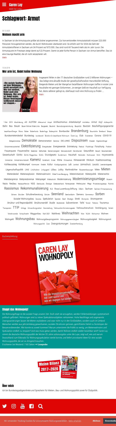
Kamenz (35, 160)
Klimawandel (79, 160)
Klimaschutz (68, 160)
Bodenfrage (44, 131)
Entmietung (72, 146)
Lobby (61, 169)
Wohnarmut (95, 214)
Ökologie (49, 184)
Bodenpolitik (53, 131)
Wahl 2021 (46, 214)
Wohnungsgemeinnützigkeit (69, 219)
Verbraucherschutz (85, 208)
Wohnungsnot (105, 219)
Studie (52, 202)
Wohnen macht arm (13, 34)
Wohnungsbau (25, 219)
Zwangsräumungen (59, 223)
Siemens (80, 194)
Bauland (52, 126)
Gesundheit (89, 150)
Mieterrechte (103, 174)
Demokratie (29, 140)
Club (81, 135)
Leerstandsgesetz (106, 165)
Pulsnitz (110, 184)
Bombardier (64, 131)
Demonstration (45, 140)
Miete (97, 169)
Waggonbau (35, 213)
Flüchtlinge (89, 147)
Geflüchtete (42, 151)
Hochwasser (91, 155)
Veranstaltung (47, 208)
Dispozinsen (79, 140)
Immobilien (9, 160)
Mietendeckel (13, 174)
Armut (94, 122)
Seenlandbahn (70, 195)
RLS (51, 189)
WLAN (88, 214)
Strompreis (85, 199)
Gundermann (62, 155)
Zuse (48, 224)
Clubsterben (89, 136)
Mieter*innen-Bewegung (60, 174)
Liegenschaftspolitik (14, 169)
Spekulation (48, 198)
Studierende (60, 203)
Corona (98, 135)
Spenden (58, 199)
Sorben (100, 194)
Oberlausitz (40, 184)
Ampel (50, 122)
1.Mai (5, 122)
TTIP (16, 208)
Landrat (76, 165)
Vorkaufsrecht (24, 214)
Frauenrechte (23, 150)
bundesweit (39, 136)
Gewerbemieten (107, 151)
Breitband (102, 131)
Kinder (53, 160)
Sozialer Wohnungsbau (24, 198)
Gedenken (34, 151)
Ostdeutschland (58, 184)
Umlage (23, 208)
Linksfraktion (35, 170)
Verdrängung (101, 208)
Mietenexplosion (27, 174)
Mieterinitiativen (77, 174)
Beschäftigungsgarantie (102, 126)
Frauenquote (10, 150)
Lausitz (95, 164)
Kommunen (35, 165)
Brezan (109, 131)
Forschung (99, 146)
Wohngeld (9, 219)
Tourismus (104, 202)
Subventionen (72, 202)
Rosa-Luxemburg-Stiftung (65, 188)
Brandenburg (79, 131)
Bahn (5, 126)
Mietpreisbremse (26, 179)
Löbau (53, 169)
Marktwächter (71, 169)
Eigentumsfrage (101, 141)
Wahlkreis (56, 213)
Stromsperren (96, 198)
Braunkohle (93, 131)
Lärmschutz (85, 164)
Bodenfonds (34, 131)
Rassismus (11, 188)
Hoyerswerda (107, 154)
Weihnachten (70, 213)
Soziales (38, 199)
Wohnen (104, 213)
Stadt (64, 199)
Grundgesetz (50, 154)
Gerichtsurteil (77, 151)
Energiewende (59, 146)
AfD (26, 122)
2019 (11, 122)
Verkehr (110, 208)
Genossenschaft (66, 151)
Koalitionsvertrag (103, 160)
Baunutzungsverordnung (65, 126)
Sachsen (89, 188)
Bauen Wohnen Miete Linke (30, 126)
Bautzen (86, 126)
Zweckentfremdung (76, 224)
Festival (81, 147)
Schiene (13, 195)
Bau (11, 126)
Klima (59, 160)
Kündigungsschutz (60, 165)
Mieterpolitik (90, 174)
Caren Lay (15, 4)
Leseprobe (43, 344)
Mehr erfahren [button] (75, 421)
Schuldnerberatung (34, 194)
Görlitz (19, 154)
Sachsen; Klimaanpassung (103, 189)
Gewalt (97, 151)
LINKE (27, 170)
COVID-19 (107, 135)
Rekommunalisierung (34, 188)
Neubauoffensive (23, 184)
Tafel (82, 202)
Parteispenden (70, 184)
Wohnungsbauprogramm (47, 219)
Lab (70, 164)
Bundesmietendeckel (14, 135)
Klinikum (90, 160)
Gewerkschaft (9, 154)
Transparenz (7, 208)
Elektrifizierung (31, 146)
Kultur (50, 164)
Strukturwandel (41, 202)
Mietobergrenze (11, 179)
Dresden (92, 141)
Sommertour (89, 195)
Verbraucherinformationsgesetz (64, 208)
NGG (33, 183)
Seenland (57, 194)
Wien (82, 214)
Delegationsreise (14, 141)
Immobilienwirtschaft (21, 160)
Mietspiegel (41, 179)
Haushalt (72, 154)
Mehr (4, 57)
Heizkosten (81, 155)
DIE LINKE (65, 140)
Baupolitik (78, 126)
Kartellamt (45, 160)
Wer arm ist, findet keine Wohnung (22, 71)
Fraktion (108, 147)
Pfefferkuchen (81, 184)
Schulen (47, 195)
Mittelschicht (51, 179)
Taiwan (88, 203)
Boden (26, 131)
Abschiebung (18, 122)
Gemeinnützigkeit (53, 151)
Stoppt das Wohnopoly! (15, 309)
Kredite (43, 165)
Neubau (12, 183)
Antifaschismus (60, 122)
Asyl (100, 122)
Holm (98, 155)
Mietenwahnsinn (43, 174)
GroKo (41, 155)
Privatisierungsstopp (100, 184)
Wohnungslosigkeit (88, 219)
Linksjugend (45, 170)
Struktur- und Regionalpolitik (20, 202)
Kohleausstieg (10, 164)
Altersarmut (42, 122)
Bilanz (21, 131)
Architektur (86, 122)
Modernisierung (64, 179)
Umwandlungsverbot (34, 208)
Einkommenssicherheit (12, 147)
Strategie (70, 199)
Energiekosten (46, 147)
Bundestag (29, 135)
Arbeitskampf (75, 122)
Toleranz (95, 203)
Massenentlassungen (86, 170)
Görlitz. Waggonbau (30, 155)
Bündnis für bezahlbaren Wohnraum (57, 136)
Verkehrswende (13, 214)
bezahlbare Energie (10, 131)
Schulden (21, 195)
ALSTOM (32, 122)
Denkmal (56, 141)
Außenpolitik (108, 122)
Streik (77, 198)
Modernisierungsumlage (89, 179)
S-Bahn (81, 189)
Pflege (89, 184)
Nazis (5, 183)
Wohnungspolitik (39, 224)
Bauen (17, 126)
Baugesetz (44, 126)
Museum (109, 179)
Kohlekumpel (24, 164)
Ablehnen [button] (96, 421)
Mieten (105, 169)
